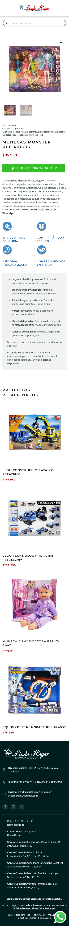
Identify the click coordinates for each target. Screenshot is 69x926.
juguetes (6, 135)
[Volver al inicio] (34, 8)
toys (41, 135)
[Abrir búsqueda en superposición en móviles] (34, 23)
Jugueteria (18, 128)
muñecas (33, 135)
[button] (4, 8)
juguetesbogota (20, 135)
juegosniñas (18, 132)
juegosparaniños (46, 132)
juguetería (60, 132)
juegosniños (31, 132)
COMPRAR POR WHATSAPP (36, 168)
